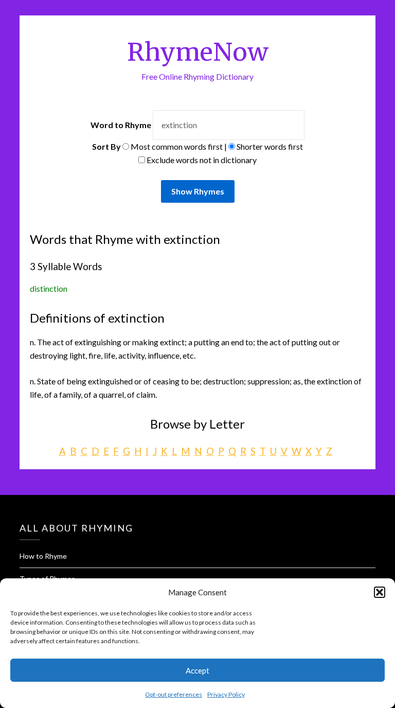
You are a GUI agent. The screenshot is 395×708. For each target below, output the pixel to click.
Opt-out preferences (173, 694)
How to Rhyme (43, 556)
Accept (197, 670)
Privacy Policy (226, 694)
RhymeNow (197, 52)
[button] (379, 592)
